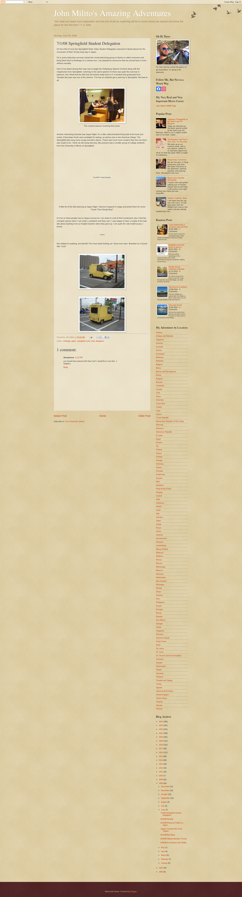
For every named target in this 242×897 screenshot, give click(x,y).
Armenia (159, 343)
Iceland (159, 496)
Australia (159, 347)
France (159, 453)
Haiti (158, 482)
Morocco (159, 570)
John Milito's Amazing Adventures (112, 12)
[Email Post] (91, 337)
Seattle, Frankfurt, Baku (177, 198)
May (163, 847)
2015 (161, 756)
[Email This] (97, 337)
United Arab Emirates (164, 691)
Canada (159, 389)
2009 (161, 780)
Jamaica (159, 517)
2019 (161, 741)
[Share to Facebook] (105, 337)
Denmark (159, 425)
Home (102, 416)
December (165, 786)
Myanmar (160, 574)
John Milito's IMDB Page (166, 106)
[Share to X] (103, 337)
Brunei (158, 375)
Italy (158, 513)
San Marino (160, 620)
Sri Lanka (160, 648)
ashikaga (66, 341)
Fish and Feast (175, 305)
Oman (158, 592)
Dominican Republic (164, 432)
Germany (159, 464)
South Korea (161, 641)
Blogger (134, 891)
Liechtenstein (161, 538)
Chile (158, 393)
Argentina (160, 340)
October (164, 794)
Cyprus (159, 414)
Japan (158, 521)
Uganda (159, 688)
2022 (161, 729)
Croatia (159, 407)
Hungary (159, 492)
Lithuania (159, 542)
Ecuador (159, 435)
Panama (159, 595)
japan (74, 341)
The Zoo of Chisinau (178, 287)
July (163, 806)
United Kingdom (162, 695)
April (163, 851)
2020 (161, 737)
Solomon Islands (163, 638)
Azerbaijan (160, 354)
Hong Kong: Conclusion (177, 160)
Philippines (160, 602)
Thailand (159, 677)
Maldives (159, 556)
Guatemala (160, 474)
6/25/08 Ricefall (166, 819)
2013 (161, 764)
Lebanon (159, 535)
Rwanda (159, 616)
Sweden (159, 663)
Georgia (159, 460)
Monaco (159, 563)
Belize (158, 368)
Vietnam (159, 709)
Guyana (159, 478)
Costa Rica (160, 404)
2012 (161, 768)
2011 (161, 772)
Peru (158, 599)
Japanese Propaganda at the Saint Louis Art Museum (177, 121)
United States (161, 698)
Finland (159, 450)
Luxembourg (161, 545)
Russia (159, 613)
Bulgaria (159, 379)
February (165, 859)
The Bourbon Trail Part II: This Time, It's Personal (177, 140)
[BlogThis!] (100, 337)
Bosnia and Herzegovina (166, 372)
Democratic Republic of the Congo (170, 421)
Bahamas (160, 357)
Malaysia (159, 553)
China (158, 396)
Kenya (158, 528)
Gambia (159, 457)
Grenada (159, 471)
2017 (161, 749)
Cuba (158, 411)
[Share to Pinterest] (108, 337)
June (163, 810)
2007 (161, 868)
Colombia (160, 400)
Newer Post (60, 416)
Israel (158, 510)
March (164, 855)
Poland (159, 606)
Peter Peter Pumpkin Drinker (176, 268)
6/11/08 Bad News (167, 835)
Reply (65, 367)
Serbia (158, 627)
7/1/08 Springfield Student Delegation (178, 226)
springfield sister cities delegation (90, 341)
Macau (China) (162, 549)
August (164, 802)
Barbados (160, 361)
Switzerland (160, 666)
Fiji (157, 446)
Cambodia (160, 386)
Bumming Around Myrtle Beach (176, 246)
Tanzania (159, 673)
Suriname (160, 659)
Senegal (159, 624)
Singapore (160, 631)
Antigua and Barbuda (164, 336)
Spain (158, 645)
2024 (161, 722)
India (158, 499)
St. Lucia (159, 652)
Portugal (159, 609)
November (165, 790)
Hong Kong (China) (163, 489)
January (164, 863)
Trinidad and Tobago (164, 680)
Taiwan (159, 670)
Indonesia (160, 503)
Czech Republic (162, 418)
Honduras (160, 485)
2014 (161, 760)
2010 (161, 776)
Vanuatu (159, 705)
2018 (161, 745)
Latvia (158, 531)
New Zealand (161, 581)
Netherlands (161, 577)
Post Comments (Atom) (74, 421)
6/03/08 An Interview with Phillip (173, 843)
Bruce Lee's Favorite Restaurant (175, 179)
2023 (161, 725)
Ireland (158, 506)
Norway (159, 588)
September (165, 798)
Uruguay (159, 702)
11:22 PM (78, 357)
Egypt (158, 439)
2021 (161, 733)
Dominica (160, 428)
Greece (159, 467)
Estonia (159, 442)
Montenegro (161, 567)
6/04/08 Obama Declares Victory (173, 839)
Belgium (159, 364)
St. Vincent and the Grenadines (169, 656)
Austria (159, 350)
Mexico (159, 560)
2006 (161, 872)
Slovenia (159, 634)
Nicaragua (160, 585)
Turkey (159, 684)
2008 (161, 783)
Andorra (159, 332)
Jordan (158, 524)
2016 (161, 752)
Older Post (144, 416)
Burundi (159, 382)
